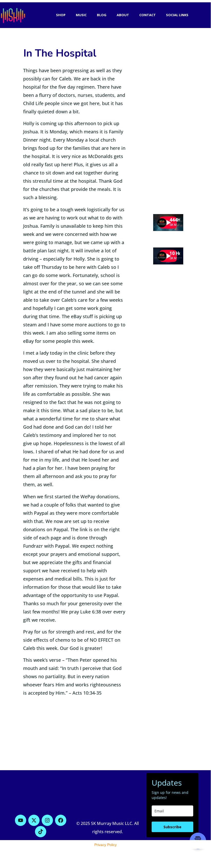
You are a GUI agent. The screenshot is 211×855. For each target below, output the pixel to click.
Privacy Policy (105, 845)
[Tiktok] (40, 831)
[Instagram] (47, 820)
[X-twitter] (34, 820)
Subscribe (172, 826)
